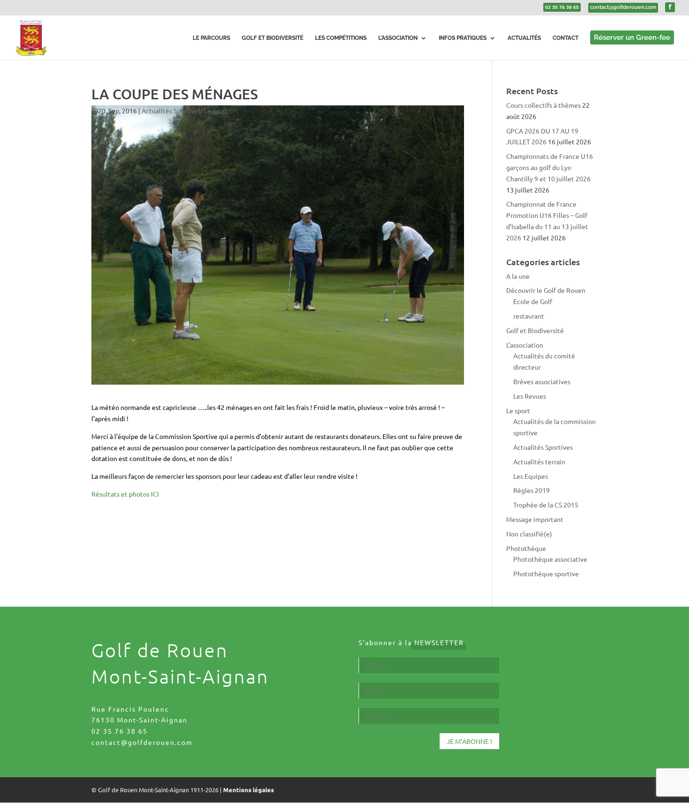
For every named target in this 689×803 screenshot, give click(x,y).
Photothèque (526, 548)
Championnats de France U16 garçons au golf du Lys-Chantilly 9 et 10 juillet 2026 (549, 167)
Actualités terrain (539, 461)
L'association (524, 345)
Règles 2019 (531, 490)
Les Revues (529, 396)
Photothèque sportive (546, 573)
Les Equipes (530, 476)
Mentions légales (248, 790)
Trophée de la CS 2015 (545, 504)
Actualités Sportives (171, 110)
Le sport (216, 110)
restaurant (528, 316)
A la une (518, 276)
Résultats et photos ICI (125, 494)
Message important (534, 519)
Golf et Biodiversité (535, 330)
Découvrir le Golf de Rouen (545, 290)
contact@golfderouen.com (142, 742)
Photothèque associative (550, 559)
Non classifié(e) (529, 533)
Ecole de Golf (532, 301)
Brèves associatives (541, 381)
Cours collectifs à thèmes (543, 105)
